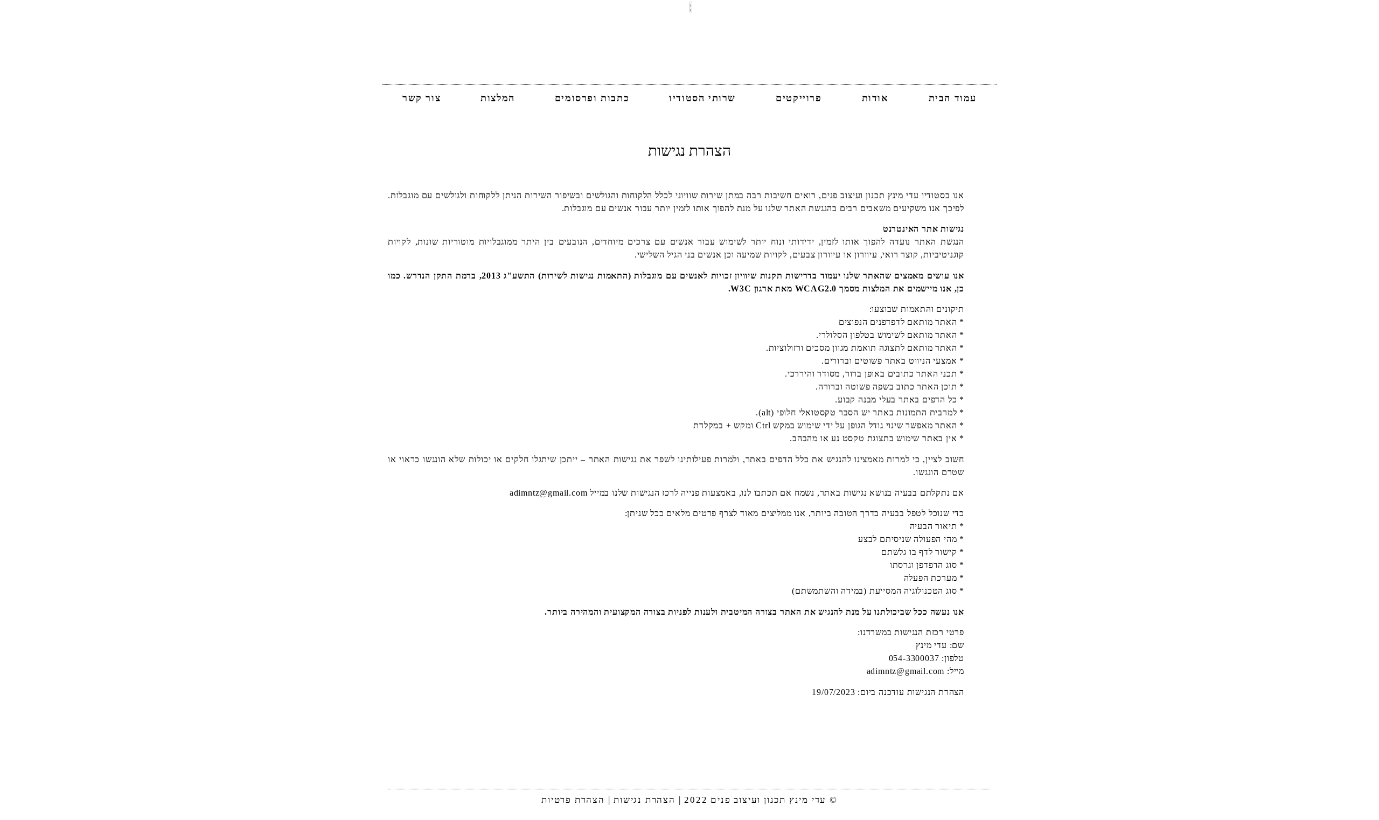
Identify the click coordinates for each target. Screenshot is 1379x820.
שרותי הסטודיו (702, 98)
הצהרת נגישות (644, 800)
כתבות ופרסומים (592, 98)
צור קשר (421, 98)
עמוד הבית (953, 98)
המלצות (497, 98)
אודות (875, 98)
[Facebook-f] (689, 764)
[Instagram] (715, 764)
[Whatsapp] (664, 764)
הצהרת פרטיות (573, 800)
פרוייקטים (798, 98)
